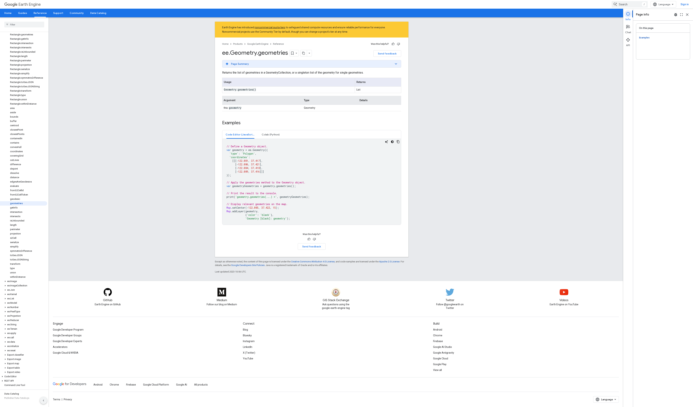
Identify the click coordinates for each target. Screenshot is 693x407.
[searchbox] (24, 24)
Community (77, 13)
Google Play (439, 364)
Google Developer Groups (67, 335)
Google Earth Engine (257, 44)
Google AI (181, 384)
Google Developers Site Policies (248, 265)
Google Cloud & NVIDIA (65, 352)
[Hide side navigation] (43, 400)
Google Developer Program (68, 329)
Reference (40, 13)
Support (58, 13)
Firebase (438, 341)
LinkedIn (247, 347)
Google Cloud (440, 358)
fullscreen (681, 14)
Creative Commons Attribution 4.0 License (313, 261)
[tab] (240, 134)
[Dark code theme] (392, 142)
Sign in (685, 4)
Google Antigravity (443, 352)
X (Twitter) (249, 352)
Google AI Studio (442, 347)
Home (8, 13)
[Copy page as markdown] (303, 53)
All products (201, 384)
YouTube (248, 358)
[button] (23, 281)
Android (437, 329)
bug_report (676, 14)
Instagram (249, 341)
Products (238, 44)
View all (437, 370)
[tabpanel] (311, 182)
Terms (56, 399)
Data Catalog (98, 13)
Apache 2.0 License (389, 261)
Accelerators (60, 347)
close (687, 14)
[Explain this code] (386, 142)
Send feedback (387, 53)
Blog (245, 329)
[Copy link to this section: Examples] (244, 123)
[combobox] (630, 4)
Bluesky (247, 335)
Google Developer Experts (67, 341)
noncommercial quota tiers (270, 27)
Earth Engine (29, 4)
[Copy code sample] (398, 142)
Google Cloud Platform (156, 384)
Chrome (437, 335)
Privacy (68, 399)
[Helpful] (393, 44)
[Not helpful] (398, 44)
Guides (22, 13)
